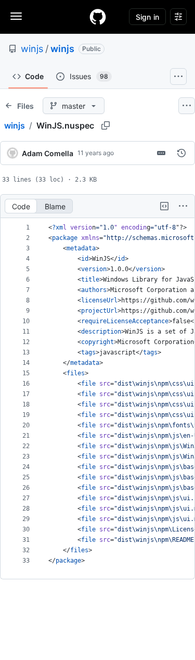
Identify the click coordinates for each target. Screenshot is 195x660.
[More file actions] (183, 206)
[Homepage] (97, 16)
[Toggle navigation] (16, 16)
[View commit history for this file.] (181, 153)
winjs (32, 48)
